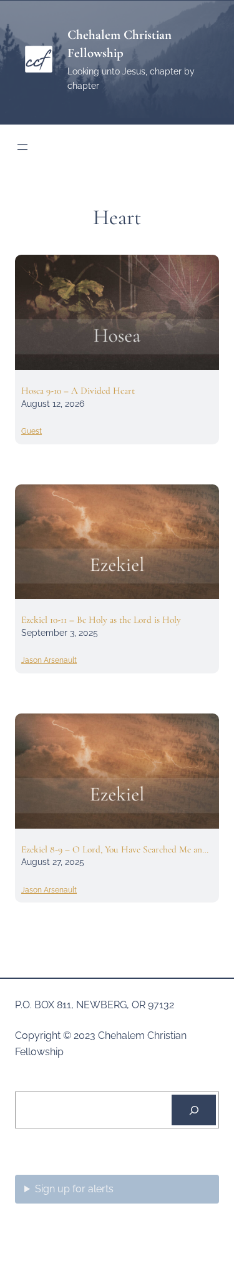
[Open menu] (22, 147)
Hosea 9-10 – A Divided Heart (78, 390)
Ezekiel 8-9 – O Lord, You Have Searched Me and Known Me (114, 849)
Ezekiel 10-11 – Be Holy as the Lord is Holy (101, 619)
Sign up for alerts (74, 1189)
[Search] (194, 1110)
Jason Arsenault (49, 660)
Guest (31, 431)
